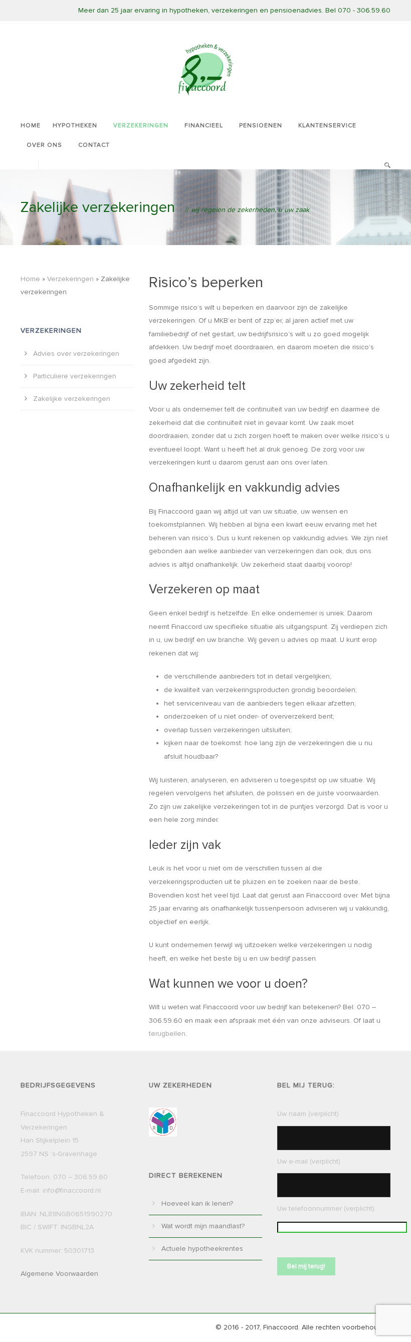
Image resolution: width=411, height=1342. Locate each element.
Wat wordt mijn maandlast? (203, 1226)
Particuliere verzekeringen (74, 376)
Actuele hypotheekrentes (202, 1248)
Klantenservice (327, 125)
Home (31, 125)
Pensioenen (260, 125)
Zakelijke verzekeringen (71, 398)
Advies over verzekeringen (76, 353)
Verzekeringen (140, 125)
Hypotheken (75, 125)
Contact (94, 145)
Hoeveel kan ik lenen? (197, 1203)
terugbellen (167, 1033)
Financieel (203, 125)
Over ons (44, 145)
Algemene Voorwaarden (59, 1273)
